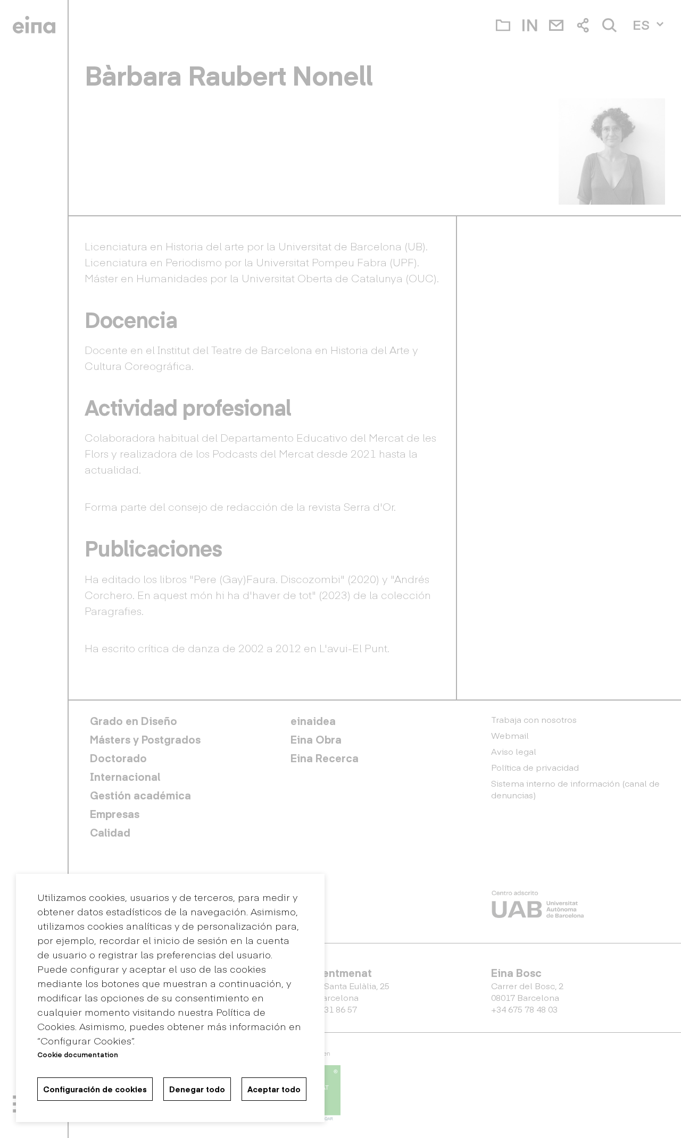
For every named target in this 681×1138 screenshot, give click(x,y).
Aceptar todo (274, 1089)
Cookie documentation (77, 1054)
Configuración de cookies (95, 1089)
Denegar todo (197, 1089)
